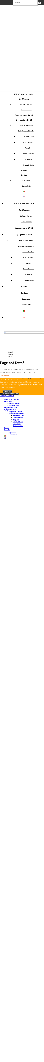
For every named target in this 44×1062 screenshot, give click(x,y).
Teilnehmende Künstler (26, 131)
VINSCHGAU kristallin (24, 94)
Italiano (10, 354)
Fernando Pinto (28, 165)
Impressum (26, 180)
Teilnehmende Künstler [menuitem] (16, 414)
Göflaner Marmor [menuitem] (14, 403)
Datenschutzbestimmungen (9, 393)
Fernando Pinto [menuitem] (18, 426)
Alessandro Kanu (28, 137)
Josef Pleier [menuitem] (17, 424)
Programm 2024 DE (26, 125)
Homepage (4, 375)
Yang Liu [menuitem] (16, 420)
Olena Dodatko (28, 142)
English (10, 356)
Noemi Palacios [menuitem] (18, 422)
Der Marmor (24, 99)
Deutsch (10, 352)
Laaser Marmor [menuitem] (14, 405)
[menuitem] (5, 436)
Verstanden (7, 391)
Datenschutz (26, 186)
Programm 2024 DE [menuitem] (15, 412)
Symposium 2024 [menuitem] (10, 409)
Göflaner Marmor (26, 104)
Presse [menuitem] (6, 428)
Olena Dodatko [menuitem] (18, 418)
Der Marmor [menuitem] (8, 401)
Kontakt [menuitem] (7, 430)
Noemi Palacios (28, 154)
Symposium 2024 (24, 120)
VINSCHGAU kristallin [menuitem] (11, 399)
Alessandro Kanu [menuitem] (18, 416)
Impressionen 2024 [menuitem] (10, 407)
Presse (24, 170)
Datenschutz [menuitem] (13, 434)
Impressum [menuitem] (12, 432)
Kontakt (24, 175)
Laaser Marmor (26, 110)
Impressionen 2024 (24, 115)
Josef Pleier (28, 159)
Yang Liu (28, 148)
